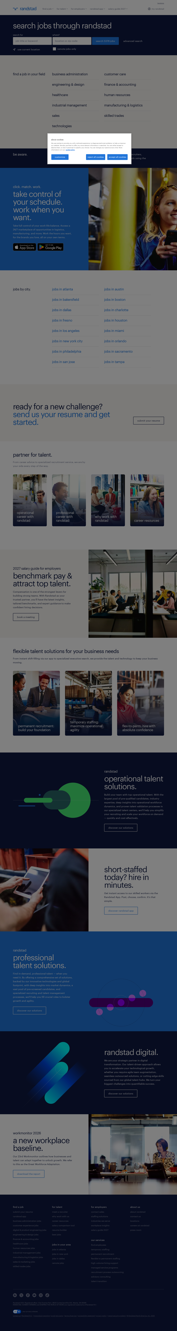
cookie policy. (70, 150)
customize (60, 157)
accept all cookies (117, 157)
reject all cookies (95, 157)
